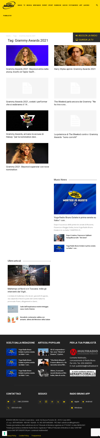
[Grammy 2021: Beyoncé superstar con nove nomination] (28, 153)
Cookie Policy (24, 435)
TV (24, 5)
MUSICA (29, 5)
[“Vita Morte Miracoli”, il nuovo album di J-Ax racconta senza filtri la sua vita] (43, 362)
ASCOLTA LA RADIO (88, 35)
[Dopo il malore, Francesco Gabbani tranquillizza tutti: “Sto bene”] (59, 237)
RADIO (20, 5)
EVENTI (44, 5)
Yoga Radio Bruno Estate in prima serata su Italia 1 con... (27, 352)
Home (8, 36)
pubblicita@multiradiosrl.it (87, 366)
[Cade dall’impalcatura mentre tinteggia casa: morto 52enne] (13, 309)
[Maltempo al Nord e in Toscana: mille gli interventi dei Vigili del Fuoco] (29, 275)
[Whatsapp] (14, 402)
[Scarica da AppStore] (72, 402)
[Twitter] (58, 402)
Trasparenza (36, 435)
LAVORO (86, 5)
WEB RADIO (37, 5)
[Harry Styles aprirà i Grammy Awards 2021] (76, 55)
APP (80, 5)
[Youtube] (64, 402)
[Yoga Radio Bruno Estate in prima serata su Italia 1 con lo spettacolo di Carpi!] (75, 199)
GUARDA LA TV (86, 40)
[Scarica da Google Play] (83, 402)
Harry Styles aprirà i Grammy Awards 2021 (75, 69)
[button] (97, 5)
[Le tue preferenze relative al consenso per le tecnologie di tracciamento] (4, 433)
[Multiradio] (84, 355)
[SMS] (8, 402)
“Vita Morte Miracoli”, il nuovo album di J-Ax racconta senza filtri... (58, 362)
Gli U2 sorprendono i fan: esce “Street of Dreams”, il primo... (57, 352)
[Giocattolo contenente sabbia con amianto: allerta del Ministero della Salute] (13, 319)
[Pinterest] (52, 402)
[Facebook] (40, 402)
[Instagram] (46, 402)
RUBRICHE (57, 5)
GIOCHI (65, 5)
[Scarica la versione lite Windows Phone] (72, 408)
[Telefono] (8, 408)
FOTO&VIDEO (73, 5)
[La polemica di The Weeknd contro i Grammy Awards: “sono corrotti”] (76, 120)
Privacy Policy (11, 435)
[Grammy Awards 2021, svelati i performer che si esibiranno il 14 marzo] (28, 88)
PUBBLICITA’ (7, 16)
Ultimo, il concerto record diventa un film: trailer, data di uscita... (58, 373)
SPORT (50, 5)
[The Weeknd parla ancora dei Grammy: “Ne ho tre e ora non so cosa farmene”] (76, 88)
